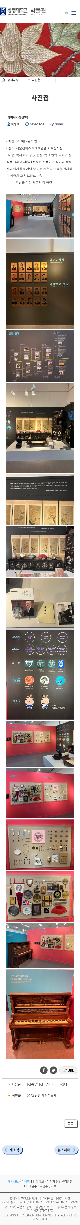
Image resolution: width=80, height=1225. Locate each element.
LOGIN (64, 13)
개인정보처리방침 (19, 1181)
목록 (70, 1123)
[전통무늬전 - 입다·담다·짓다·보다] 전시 (52, 1084)
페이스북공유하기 (45, 1070)
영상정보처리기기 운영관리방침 (53, 1181)
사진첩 (36, 80)
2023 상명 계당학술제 (42, 1095)
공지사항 (13, 80)
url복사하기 (68, 1070)
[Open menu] (73, 12)
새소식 (14, 1149)
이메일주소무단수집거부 (41, 1186)
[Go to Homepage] (23, 10)
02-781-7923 (44, 1202)
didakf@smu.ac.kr (14, 1202)
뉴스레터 (64, 1149)
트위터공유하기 (53, 1070)
